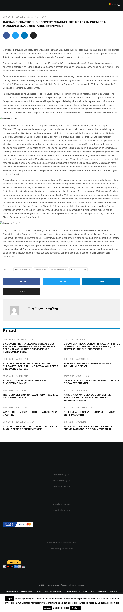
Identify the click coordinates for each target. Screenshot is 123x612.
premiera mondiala (59, 269)
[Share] (6, 35)
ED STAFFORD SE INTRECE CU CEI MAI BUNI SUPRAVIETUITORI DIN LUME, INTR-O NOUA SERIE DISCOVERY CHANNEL (30, 366)
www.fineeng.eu (61, 474)
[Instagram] (61, 457)
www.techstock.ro (61, 510)
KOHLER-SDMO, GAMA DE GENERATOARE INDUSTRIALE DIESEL (87, 364)
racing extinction (79, 269)
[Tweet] (15, 35)
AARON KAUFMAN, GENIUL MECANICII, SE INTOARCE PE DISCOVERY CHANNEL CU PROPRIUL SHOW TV (87, 398)
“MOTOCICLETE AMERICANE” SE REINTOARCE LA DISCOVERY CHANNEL (92, 382)
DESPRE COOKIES (53, 592)
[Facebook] (53, 457)
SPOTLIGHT (8, 17)
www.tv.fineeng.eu (61, 480)
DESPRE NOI (12, 592)
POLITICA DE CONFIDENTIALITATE (80, 592)
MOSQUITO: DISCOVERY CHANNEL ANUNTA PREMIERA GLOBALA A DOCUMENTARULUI (88, 427)
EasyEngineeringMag (43, 308)
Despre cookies (61, 607)
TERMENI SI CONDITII (107, 592)
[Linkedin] (70, 457)
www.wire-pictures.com (61, 548)
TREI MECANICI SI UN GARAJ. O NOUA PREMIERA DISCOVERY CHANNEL (30, 396)
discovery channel (23, 269)
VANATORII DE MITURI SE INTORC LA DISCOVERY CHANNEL (30, 413)
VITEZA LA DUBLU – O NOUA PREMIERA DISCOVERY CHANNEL (25, 382)
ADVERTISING (27, 592)
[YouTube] (66, 457)
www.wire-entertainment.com (61, 542)
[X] (57, 457)
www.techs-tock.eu (61, 486)
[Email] (33, 35)
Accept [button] (47, 608)
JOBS (39, 592)
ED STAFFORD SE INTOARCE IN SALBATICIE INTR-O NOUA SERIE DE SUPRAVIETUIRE (30, 427)
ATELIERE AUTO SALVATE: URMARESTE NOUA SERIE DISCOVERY (89, 413)
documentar (41, 269)
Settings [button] (76, 608)
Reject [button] (9, 599)
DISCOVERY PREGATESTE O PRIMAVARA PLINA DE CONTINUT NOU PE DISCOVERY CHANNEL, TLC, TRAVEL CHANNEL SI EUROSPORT (92, 346)
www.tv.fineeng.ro (61, 504)
